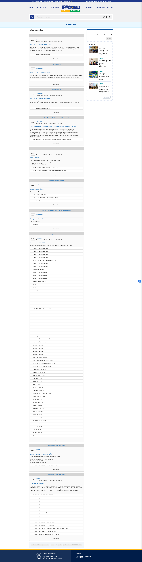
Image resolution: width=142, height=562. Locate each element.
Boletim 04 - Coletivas (37, 345)
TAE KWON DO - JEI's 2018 (39, 420)
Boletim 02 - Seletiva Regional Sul (40, 275)
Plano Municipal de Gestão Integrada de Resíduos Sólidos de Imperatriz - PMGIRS (53, 126)
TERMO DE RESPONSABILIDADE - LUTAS (42, 360)
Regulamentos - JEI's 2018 (37, 242)
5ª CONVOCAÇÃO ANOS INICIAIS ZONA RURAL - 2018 (45, 534)
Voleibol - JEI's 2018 (37, 399)
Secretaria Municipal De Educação (56, 149)
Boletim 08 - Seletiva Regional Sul (40, 251)
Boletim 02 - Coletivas (37, 351)
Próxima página (76, 544)
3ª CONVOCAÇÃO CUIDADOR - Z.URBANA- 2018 (44, 531)
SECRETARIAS (55, 7)
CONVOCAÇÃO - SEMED (37, 483)
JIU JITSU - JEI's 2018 (37, 432)
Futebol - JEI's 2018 (37, 378)
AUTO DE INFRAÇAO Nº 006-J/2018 (40, 73)
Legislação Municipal (81, 554)
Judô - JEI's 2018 (36, 429)
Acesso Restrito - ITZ (81, 557)
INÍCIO (31, 7)
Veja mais (106, 97)
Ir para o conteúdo (37, 1)
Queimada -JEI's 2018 (37, 402)
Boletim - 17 (35, 293)
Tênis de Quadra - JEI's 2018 (39, 369)
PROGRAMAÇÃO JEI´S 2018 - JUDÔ (41, 339)
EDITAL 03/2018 (34, 157)
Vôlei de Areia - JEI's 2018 (38, 396)
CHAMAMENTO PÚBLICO (37, 189)
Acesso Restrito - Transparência (83, 556)
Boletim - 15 (35, 299)
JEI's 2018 (39, 238)
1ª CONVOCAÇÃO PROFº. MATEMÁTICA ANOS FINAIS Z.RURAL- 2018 (49, 170)
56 (52, 544)
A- (82, 1)
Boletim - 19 (35, 284)
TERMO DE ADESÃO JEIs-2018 (39, 357)
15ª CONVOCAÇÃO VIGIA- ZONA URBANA (42, 494)
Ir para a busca (58, 1)
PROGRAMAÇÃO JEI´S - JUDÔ (39, 342)
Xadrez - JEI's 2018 (37, 414)
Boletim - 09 (35, 321)
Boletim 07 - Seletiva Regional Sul (40, 254)
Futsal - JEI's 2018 (36, 423)
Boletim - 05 (35, 333)
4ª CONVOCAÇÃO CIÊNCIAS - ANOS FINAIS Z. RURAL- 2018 (47, 516)
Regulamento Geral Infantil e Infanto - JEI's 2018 (43, 363)
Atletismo (34, 435)
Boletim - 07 (35, 327)
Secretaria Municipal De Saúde (56, 180)
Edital (37, 184)
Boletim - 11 (35, 314)
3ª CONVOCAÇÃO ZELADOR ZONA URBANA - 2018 (44, 465)
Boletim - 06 (35, 330)
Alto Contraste (98, 1)
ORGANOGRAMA (41, 7)
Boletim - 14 (35, 302)
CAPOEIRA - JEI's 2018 (38, 408)
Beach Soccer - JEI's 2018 (38, 375)
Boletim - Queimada (37, 336)
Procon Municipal (56, 36)
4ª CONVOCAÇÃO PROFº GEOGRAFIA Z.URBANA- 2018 (46, 510)
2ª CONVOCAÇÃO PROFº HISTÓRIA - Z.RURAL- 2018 (45, 167)
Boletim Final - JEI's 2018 (38, 269)
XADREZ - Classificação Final (39, 281)
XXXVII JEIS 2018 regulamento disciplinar (42, 308)
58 (60, 544)
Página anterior (36, 544)
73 (69, 544)
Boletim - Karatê (36, 290)
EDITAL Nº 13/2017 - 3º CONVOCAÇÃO (41, 454)
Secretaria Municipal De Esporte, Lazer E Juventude (57, 234)
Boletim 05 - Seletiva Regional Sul (40, 263)
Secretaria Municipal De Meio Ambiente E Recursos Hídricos (56, 117)
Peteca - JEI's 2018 (37, 426)
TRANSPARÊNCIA (100, 7)
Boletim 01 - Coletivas (37, 354)
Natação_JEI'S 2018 (37, 381)
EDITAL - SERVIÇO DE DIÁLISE (39, 194)
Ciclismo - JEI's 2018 (37, 417)
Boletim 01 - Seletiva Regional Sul (40, 278)
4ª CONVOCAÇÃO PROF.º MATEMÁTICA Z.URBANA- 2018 (46, 519)
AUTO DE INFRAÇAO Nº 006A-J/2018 (40, 44)
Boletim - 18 (35, 287)
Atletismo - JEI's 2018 (37, 387)
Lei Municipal (39, 121)
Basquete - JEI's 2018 (37, 411)
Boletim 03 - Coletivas (37, 348)
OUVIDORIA (89, 7)
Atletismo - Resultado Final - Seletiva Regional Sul (44, 260)
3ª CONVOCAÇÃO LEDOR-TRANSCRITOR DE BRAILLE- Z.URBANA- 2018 (50, 528)
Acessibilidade (90, 1)
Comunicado (39, 40)
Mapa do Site (107, 1)
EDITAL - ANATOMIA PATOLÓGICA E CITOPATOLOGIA (45, 197)
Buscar (109, 38)
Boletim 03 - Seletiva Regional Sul (40, 272)
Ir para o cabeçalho (48, 1)
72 (65, 544)
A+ (80, 1)
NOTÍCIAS (110, 7)
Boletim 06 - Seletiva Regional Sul (40, 257)
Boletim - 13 (35, 305)
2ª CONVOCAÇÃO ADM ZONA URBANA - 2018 (43, 522)
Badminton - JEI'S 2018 (38, 390)
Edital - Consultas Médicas (38, 200)
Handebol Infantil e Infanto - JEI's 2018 (41, 393)
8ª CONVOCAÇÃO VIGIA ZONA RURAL (41, 498)
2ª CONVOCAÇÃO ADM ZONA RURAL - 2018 (43, 525)
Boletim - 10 (35, 317)
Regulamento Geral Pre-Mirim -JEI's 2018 (42, 366)
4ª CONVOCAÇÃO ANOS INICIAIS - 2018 (42, 504)
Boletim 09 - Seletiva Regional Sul (40, 248)
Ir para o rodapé (67, 1)
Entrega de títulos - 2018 (37, 219)
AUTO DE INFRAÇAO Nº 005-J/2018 (40, 98)
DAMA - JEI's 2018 (36, 384)
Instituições (78, 553)
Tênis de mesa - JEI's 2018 (38, 372)
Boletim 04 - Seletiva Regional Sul (40, 266)
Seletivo (38, 153)
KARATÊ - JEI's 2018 (37, 405)
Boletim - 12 (35, 311)
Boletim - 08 (35, 324)
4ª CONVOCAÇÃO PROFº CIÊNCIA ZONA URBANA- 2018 (46, 513)
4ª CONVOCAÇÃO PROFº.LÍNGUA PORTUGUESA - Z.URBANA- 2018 (48, 507)
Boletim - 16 (35, 296)
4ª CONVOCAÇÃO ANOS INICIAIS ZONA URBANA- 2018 (45, 501)
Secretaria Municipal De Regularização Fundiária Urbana (56, 210)
